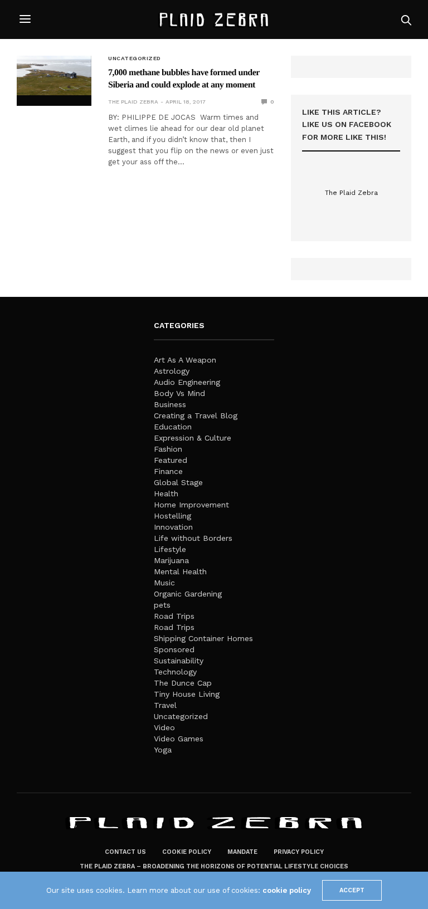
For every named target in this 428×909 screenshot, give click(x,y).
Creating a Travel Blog (195, 415)
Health (166, 493)
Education (173, 427)
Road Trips (174, 616)
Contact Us (125, 852)
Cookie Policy (186, 852)
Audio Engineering (187, 382)
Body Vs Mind (179, 393)
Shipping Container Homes (203, 638)
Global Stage (178, 482)
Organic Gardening (188, 594)
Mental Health (180, 571)
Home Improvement (191, 505)
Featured (170, 460)
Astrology (171, 371)
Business (170, 404)
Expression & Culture (192, 438)
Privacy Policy (299, 852)
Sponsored (174, 649)
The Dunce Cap (183, 683)
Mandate (242, 852)
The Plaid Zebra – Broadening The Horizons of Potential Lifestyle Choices (214, 866)
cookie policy (286, 890)
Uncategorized (134, 58)
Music (164, 583)
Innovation (173, 527)
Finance (168, 471)
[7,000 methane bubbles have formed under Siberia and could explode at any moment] (54, 75)
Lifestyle (170, 549)
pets (162, 605)
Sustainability (178, 660)
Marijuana (171, 560)
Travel (165, 705)
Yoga (163, 750)
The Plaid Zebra (133, 102)
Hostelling (172, 516)
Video (164, 727)
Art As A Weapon (185, 360)
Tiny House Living (187, 694)
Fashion (168, 449)
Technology (175, 672)
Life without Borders (193, 538)
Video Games (178, 738)
